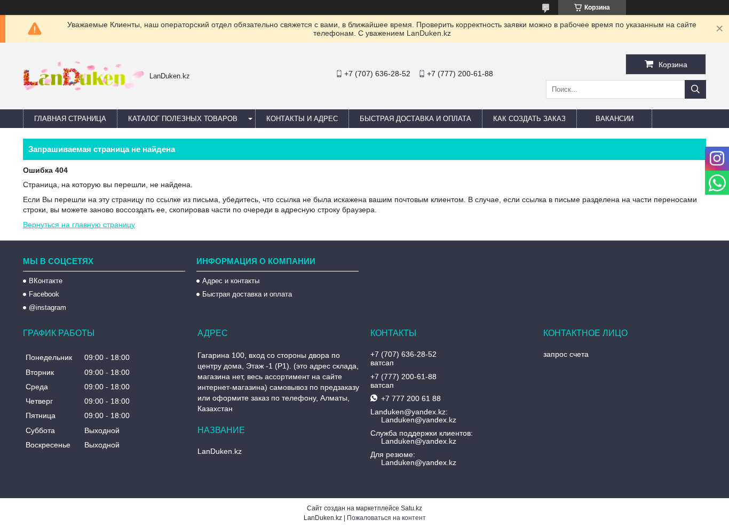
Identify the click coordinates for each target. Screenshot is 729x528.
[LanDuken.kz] (83, 87)
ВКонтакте (45, 281)
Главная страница (70, 119)
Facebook (44, 294)
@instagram (47, 307)
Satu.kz (411, 508)
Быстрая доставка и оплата (247, 294)
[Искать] (695, 89)
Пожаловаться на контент (386, 518)
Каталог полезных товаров (182, 119)
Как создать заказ (529, 119)
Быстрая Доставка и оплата (415, 119)
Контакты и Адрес (302, 119)
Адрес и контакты (230, 281)
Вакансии (614, 119)
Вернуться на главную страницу (79, 224)
